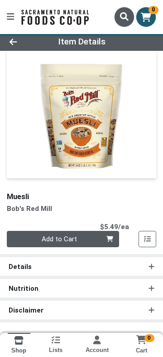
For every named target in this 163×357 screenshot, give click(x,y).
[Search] (124, 16)
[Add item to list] (148, 239)
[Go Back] (25, 42)
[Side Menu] (10, 17)
